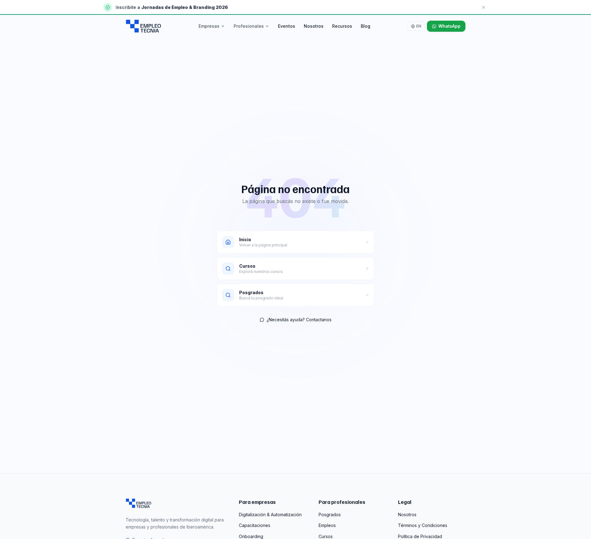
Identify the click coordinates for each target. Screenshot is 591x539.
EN (418, 26)
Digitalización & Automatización (270, 514)
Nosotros (314, 26)
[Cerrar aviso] (484, 7)
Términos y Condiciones (422, 525)
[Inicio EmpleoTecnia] (138, 503)
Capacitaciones (254, 525)
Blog (365, 26)
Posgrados (330, 514)
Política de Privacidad (420, 536)
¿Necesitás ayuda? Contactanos (299, 319)
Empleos (327, 525)
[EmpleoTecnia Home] (143, 26)
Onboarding (251, 536)
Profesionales (249, 26)
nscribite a (129, 7)
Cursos (326, 536)
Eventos (286, 26)
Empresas (209, 26)
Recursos (342, 26)
